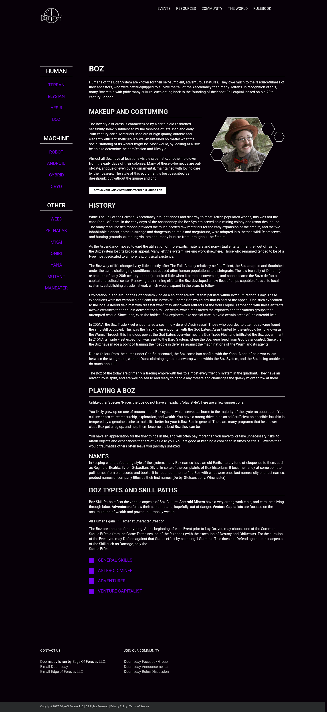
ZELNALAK (56, 230)
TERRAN (56, 84)
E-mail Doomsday (54, 667)
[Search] (278, 8)
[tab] (187, 560)
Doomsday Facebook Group (146, 661)
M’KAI (56, 242)
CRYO (56, 186)
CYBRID (56, 175)
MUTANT (56, 276)
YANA (56, 265)
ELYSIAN (56, 96)
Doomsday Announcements (146, 667)
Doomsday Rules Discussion (146, 672)
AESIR (56, 107)
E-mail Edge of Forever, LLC (61, 672)
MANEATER (56, 288)
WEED (56, 219)
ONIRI (56, 253)
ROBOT (56, 152)
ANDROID (56, 163)
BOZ (56, 119)
